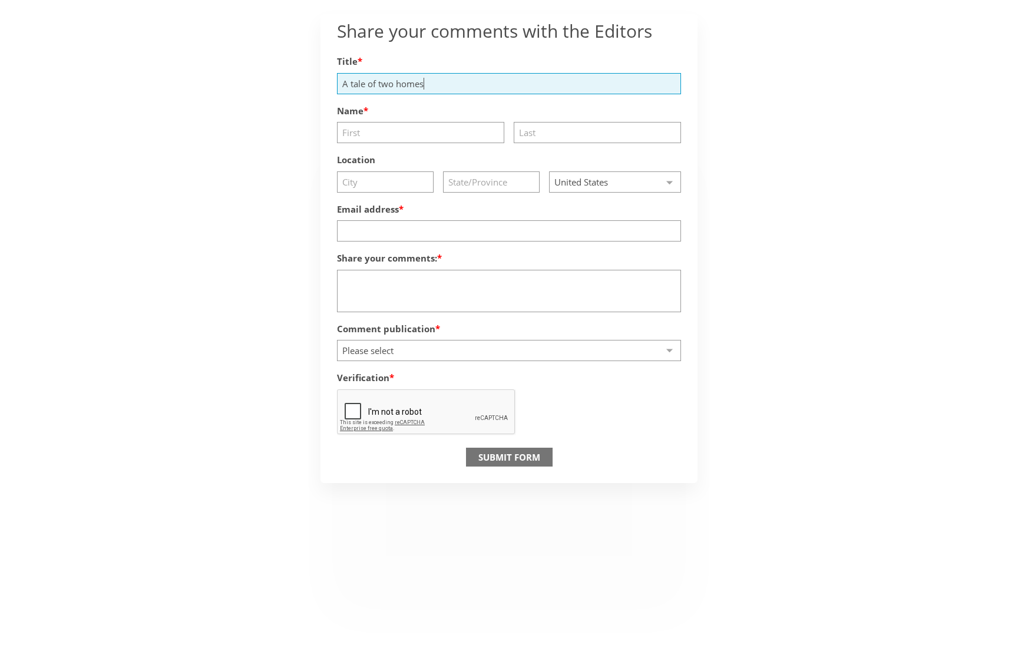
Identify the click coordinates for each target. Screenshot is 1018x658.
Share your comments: (387, 258)
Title (347, 61)
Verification (363, 377)
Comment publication (386, 329)
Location (356, 160)
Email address (368, 209)
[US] (615, 182)
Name (350, 111)
